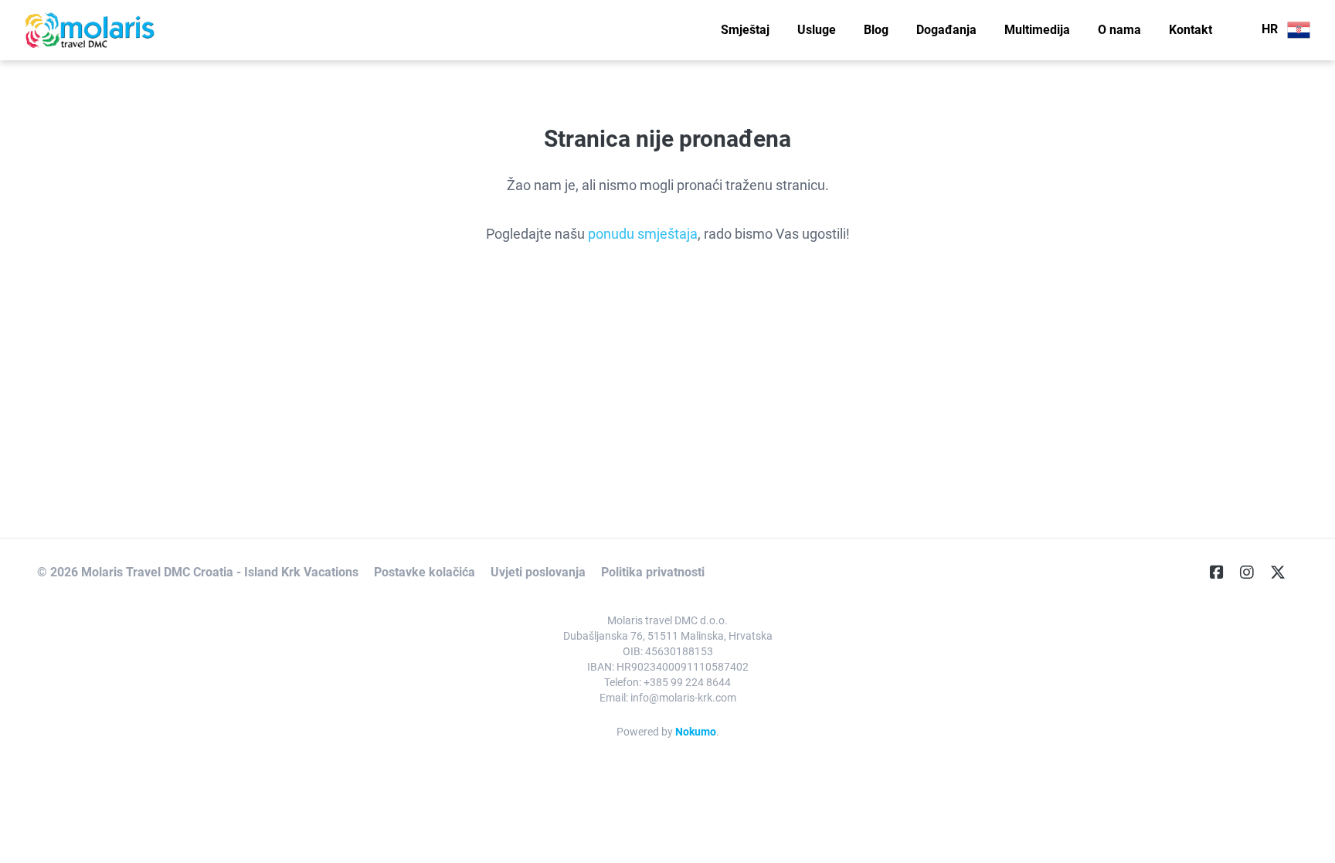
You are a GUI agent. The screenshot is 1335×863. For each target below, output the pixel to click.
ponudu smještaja (643, 234)
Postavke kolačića (424, 572)
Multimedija (1037, 29)
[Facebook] (1223, 572)
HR (1271, 29)
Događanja (946, 29)
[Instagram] (1253, 572)
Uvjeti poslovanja (538, 572)
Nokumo (695, 731)
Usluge (816, 29)
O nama (1119, 29)
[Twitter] (1284, 572)
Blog (876, 29)
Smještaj (745, 29)
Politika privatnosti (653, 572)
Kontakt (1190, 29)
